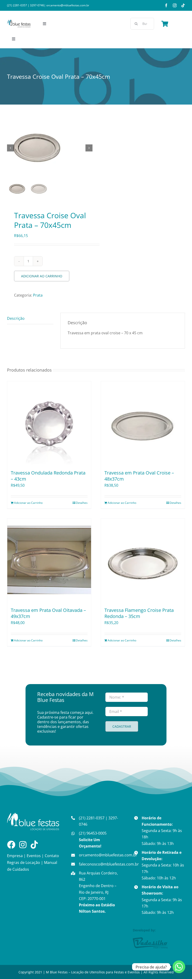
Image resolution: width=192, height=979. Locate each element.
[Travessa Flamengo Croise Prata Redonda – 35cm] (143, 560)
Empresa (15, 855)
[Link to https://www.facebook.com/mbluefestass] (11, 844)
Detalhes (82, 503)
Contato (52, 855)
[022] (50, 148)
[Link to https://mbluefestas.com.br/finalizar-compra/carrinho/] (164, 24)
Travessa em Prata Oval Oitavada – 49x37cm (48, 613)
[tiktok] (183, 5)
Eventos (34, 855)
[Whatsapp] (179, 966)
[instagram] (175, 5)
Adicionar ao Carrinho (41, 276)
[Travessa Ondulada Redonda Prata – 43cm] (49, 423)
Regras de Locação (23, 862)
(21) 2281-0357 (17, 5)
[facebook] (166, 5)
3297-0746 (37, 5)
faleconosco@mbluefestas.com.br (109, 864)
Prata (38, 295)
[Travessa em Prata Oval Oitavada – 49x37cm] (49, 560)
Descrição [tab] (16, 318)
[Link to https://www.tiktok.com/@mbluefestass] (34, 844)
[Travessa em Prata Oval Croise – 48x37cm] (143, 423)
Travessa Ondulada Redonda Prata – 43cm (48, 476)
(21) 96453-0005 (93, 839)
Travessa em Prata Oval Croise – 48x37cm (139, 476)
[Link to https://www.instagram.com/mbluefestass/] (22, 844)
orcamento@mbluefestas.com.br (67, 5)
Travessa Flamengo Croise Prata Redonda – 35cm (139, 613)
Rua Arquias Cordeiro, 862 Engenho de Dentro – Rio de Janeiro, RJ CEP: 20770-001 (98, 892)
